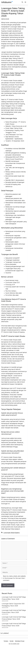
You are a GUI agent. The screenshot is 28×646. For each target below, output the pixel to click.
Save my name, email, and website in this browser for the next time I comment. (14, 578)
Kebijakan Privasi (19, 641)
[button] (22, 2)
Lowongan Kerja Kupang (12, 532)
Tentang (6, 641)
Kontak (11, 641)
